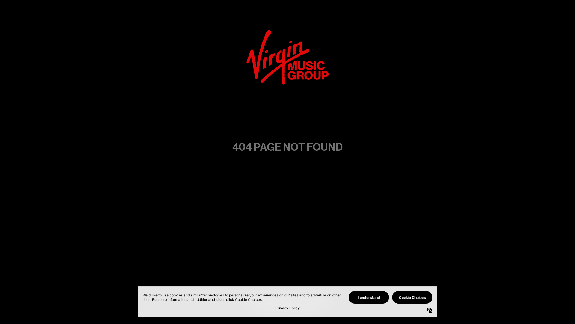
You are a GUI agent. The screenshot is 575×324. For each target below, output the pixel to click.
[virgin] (287, 31)
